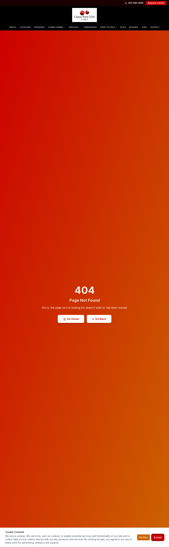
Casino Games (55, 27)
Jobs (144, 27)
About (12, 27)
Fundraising (90, 27)
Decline (143, 537)
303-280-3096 (135, 3)
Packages (39, 27)
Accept (158, 537)
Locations (25, 27)
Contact (155, 27)
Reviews (133, 27)
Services (73, 27)
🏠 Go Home (71, 319)
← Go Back (99, 319)
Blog (123, 27)
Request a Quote (156, 3)
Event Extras (107, 27)
